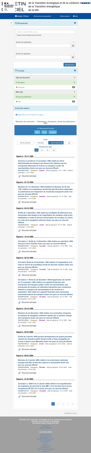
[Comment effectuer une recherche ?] (75, 23)
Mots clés (19, 92)
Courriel (52, 132)
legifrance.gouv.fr (45, 437)
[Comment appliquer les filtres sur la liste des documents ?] (75, 70)
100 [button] (53, 150)
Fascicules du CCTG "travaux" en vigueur (30, 115)
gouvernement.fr (45, 441)
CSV (44, 132)
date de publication (25, 143)
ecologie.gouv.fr (45, 447)
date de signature (56, 143)
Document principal (28, 176)
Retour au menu (71, 413)
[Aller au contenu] (85, 3)
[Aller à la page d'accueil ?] (88, 3)
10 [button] (36, 150)
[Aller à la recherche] (87, 3)
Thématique (20, 82)
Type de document (23, 77)
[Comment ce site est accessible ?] (83, 3)
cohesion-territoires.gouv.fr (45, 449)
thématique (41, 143)
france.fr (45, 443)
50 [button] (47, 150)
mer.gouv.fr (45, 451)
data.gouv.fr (45, 445)
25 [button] (42, 150)
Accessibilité (45, 426)
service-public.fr (45, 435)
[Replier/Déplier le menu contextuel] (11, 23)
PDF (37, 132)
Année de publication (24, 97)
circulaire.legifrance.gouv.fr (45, 439)
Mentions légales (45, 428)
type (69, 143)
